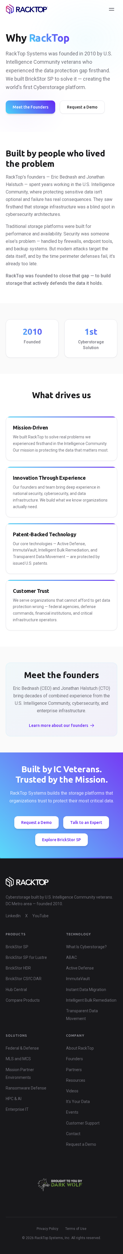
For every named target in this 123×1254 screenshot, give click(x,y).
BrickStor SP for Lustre (26, 957)
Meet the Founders (30, 107)
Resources (75, 1080)
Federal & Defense (22, 1048)
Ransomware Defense (26, 1088)
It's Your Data (78, 1101)
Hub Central (16, 989)
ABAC (71, 957)
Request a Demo (82, 107)
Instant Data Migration (86, 989)
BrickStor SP (17, 947)
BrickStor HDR (18, 968)
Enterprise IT (17, 1109)
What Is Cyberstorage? (86, 947)
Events (72, 1112)
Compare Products (23, 1000)
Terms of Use (75, 1229)
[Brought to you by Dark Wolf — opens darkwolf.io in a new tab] (61, 1184)
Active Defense (80, 968)
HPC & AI (13, 1098)
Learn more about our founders (58, 725)
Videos (72, 1091)
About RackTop (80, 1048)
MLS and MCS (18, 1058)
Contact (73, 1133)
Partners (74, 1069)
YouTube (40, 916)
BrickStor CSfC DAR (23, 978)
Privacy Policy (47, 1229)
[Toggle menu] (111, 9)
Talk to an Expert (86, 822)
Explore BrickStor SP (61, 839)
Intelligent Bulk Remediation (91, 1000)
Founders (74, 1058)
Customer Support (83, 1123)
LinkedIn (13, 916)
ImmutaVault (78, 978)
